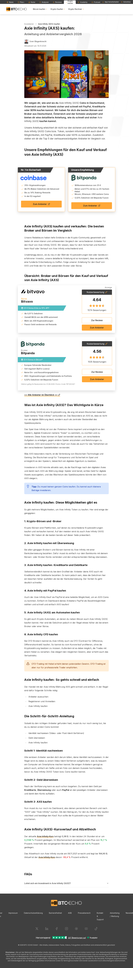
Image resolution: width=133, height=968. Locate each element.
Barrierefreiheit (55, 913)
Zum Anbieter (40, 204)
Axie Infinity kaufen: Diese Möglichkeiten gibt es (60, 502)
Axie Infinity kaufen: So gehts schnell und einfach (61, 680)
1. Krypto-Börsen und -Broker (42, 521)
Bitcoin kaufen (39, 9)
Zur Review (97, 320)
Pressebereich (84, 913)
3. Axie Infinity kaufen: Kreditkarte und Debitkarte (56, 565)
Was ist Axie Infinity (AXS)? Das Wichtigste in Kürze (63, 405)
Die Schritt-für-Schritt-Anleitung (49, 716)
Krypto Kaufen (57, 9)
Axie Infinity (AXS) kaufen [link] (49, 24)
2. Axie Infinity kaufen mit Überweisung (49, 543)
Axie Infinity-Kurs (45, 836)
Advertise (127, 2)
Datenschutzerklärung (33, 913)
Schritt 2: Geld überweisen (41, 779)
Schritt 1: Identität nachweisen (43, 750)
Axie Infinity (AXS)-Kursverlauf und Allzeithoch (60, 829)
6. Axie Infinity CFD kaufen (41, 634)
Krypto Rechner (75, 9)
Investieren (29, 24)
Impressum (13, 913)
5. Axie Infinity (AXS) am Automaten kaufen (52, 612)
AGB (70, 913)
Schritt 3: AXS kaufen (38, 801)
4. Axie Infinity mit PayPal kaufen (45, 590)
